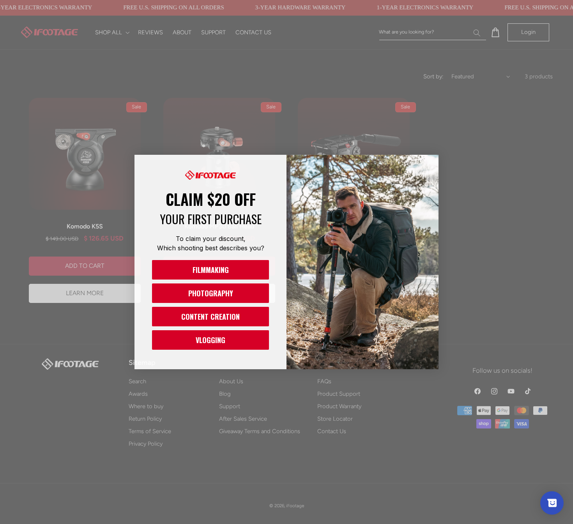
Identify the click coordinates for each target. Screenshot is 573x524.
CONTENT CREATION (210, 317)
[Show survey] (552, 503)
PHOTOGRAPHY (210, 293)
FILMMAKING (211, 270)
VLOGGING (210, 340)
